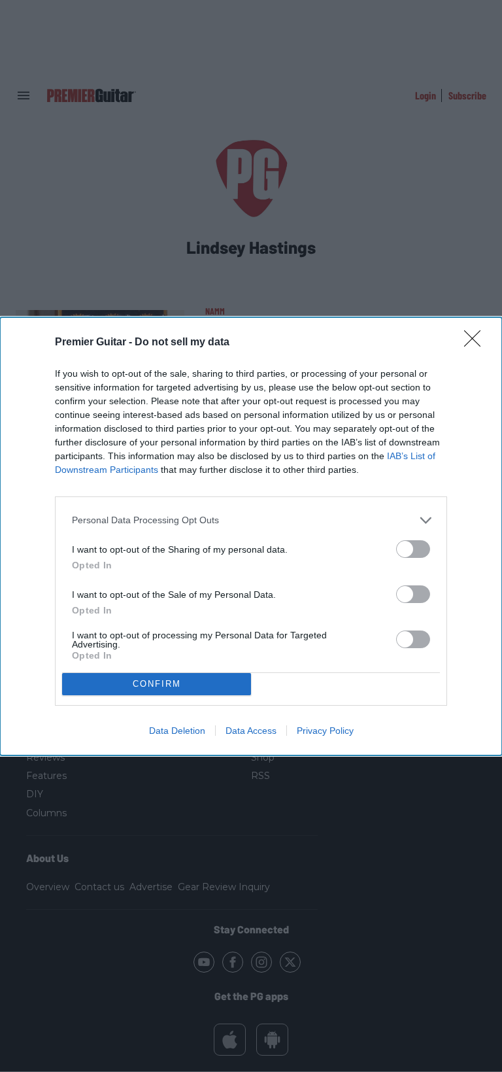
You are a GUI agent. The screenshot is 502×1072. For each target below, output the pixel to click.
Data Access (251, 730)
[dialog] (251, 536)
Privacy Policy (325, 730)
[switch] (413, 549)
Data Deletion (177, 730)
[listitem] (251, 520)
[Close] (476, 342)
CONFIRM (157, 684)
